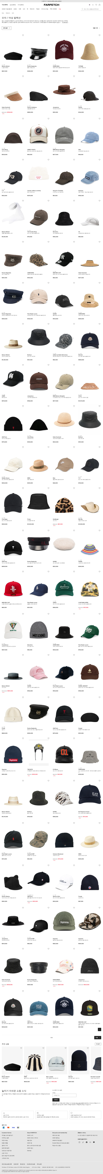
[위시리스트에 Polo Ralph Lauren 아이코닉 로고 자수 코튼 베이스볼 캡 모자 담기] (48, 283)
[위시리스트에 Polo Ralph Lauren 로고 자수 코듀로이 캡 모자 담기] (74, 655)
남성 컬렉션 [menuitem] (13, 4)
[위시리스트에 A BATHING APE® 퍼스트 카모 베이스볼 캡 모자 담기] (99, 571)
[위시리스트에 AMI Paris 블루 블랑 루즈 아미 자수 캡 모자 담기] (48, 865)
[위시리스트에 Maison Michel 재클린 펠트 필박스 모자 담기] (23, 200)
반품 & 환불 (5, 1143)
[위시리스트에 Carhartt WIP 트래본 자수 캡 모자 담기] (48, 823)
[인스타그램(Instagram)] (79, 1142)
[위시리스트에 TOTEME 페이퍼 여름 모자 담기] (99, 35)
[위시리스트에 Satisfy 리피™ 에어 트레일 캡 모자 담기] (99, 76)
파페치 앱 (29, 1143)
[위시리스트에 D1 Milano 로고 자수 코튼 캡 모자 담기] (74, 738)
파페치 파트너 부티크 (32, 1137)
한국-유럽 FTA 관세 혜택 (8, 1155)
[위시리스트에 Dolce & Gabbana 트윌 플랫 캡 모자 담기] (48, 76)
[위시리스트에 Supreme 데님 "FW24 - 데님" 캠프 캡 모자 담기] (99, 159)
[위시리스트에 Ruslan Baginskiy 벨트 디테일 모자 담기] (48, 35)
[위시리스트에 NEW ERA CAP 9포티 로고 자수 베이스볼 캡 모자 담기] (74, 242)
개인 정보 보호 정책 (78, 1103)
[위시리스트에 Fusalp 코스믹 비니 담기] (99, 865)
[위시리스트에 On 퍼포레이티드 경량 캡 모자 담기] (99, 200)
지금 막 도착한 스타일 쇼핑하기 (55, 1)
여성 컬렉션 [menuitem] (5, 4)
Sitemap (29, 1150)
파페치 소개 (30, 1135)
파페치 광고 (30, 1148)
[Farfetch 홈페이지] (51, 5)
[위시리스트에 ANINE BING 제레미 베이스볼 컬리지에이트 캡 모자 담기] (74, 35)
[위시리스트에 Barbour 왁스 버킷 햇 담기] (99, 406)
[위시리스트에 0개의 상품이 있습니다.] (96, 4)
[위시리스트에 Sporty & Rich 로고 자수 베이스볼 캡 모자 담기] (74, 865)
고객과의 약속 (5, 1158)
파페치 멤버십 (55, 1137)
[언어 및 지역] (89, 4)
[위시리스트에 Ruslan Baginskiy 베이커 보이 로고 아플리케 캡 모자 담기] (48, 697)
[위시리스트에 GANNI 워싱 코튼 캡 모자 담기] (74, 780)
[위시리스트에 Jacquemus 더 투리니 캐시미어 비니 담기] (99, 948)
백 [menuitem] (27, 9)
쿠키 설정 (39, 1164)
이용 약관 (16, 1164)
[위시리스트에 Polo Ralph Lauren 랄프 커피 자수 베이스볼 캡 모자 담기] (99, 614)
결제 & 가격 (5, 1145)
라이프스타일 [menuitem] (44, 9)
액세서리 (8, 13)
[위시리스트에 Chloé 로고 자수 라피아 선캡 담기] (99, 365)
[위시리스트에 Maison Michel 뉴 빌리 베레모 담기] (23, 35)
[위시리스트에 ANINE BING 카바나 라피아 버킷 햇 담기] (74, 614)
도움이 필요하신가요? (76, 1115)
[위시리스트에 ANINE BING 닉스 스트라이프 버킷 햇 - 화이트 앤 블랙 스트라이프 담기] (99, 738)
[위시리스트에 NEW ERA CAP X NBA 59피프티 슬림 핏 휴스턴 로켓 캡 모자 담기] (23, 571)
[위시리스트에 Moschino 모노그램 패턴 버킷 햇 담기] (74, 200)
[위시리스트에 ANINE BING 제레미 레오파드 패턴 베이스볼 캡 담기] (48, 242)
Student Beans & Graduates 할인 (60, 1143)
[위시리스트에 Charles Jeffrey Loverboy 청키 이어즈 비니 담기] (48, 159)
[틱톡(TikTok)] (83, 1142)
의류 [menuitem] (20, 9)
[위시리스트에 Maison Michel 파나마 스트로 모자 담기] (23, 324)
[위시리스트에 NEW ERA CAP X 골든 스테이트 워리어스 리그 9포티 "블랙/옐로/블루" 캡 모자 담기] (99, 991)
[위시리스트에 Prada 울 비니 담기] (23, 697)
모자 (58, 22)
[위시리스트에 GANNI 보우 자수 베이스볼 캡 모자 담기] (48, 655)
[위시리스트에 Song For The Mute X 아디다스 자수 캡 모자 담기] (74, 159)
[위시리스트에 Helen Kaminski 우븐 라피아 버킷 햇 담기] (23, 948)
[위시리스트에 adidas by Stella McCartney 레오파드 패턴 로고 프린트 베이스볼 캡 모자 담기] (74, 324)
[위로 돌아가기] (99, 1029)
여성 (3, 13)
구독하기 (56, 1099)
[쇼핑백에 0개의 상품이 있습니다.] (99, 4)
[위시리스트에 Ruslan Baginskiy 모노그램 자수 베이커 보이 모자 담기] (48, 530)
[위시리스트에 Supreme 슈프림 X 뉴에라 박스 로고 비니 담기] (23, 738)
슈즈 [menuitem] (24, 9)
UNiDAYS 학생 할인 (57, 1140)
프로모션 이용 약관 (6, 1150)
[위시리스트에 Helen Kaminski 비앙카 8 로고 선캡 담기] (23, 76)
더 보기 (98, 1044)
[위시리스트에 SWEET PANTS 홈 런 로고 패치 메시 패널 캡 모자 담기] (48, 118)
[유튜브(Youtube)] (90, 1142)
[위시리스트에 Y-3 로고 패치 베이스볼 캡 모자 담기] (23, 159)
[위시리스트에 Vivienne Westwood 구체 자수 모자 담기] (74, 823)
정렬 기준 (95, 28)
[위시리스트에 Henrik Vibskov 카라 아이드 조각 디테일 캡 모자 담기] (23, 865)
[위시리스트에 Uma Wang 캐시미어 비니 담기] (48, 406)
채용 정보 (29, 1140)
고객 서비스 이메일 (36, 1167)
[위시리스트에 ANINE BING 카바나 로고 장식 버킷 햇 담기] (99, 283)
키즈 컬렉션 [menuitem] (21, 4)
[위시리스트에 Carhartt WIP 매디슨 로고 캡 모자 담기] (48, 907)
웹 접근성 (22, 1164)
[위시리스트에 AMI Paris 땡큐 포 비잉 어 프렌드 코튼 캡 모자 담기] (48, 991)
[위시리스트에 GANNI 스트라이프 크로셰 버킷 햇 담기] (99, 530)
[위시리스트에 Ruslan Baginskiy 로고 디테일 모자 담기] (23, 242)
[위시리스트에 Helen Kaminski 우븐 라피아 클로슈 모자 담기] (74, 406)
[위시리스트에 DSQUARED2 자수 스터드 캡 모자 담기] (74, 948)
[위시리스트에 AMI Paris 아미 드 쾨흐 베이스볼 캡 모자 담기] (23, 530)
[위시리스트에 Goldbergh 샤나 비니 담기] (74, 488)
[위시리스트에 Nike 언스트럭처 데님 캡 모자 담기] (99, 118)
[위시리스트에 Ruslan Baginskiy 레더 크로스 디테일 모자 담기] (48, 948)
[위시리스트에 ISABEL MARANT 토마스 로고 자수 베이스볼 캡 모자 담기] (99, 655)
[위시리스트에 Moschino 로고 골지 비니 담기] (48, 614)
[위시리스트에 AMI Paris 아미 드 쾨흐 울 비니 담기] (23, 406)
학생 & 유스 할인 (56, 1145)
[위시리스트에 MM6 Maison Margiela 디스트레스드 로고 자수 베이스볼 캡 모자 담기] (74, 365)
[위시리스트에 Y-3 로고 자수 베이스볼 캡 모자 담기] (99, 447)
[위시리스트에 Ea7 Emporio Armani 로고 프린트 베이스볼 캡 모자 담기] (99, 780)
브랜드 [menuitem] (15, 9)
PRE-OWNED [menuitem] (53, 9)
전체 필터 (5, 28)
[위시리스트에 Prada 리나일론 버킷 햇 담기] (48, 488)
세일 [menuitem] (60, 9)
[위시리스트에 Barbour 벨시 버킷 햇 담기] (48, 780)
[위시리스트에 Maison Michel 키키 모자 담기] (23, 655)
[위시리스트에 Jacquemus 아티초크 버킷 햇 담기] (74, 76)
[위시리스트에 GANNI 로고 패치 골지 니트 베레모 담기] (74, 530)
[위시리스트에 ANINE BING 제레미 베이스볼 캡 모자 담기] (74, 991)
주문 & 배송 (5, 1140)
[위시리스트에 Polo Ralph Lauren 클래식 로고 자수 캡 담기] (23, 823)
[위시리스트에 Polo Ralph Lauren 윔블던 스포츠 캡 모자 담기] (48, 571)
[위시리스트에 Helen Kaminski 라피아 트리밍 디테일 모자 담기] (99, 242)
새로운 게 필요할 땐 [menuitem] (7, 9)
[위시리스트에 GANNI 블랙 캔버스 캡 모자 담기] (74, 283)
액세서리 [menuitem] (32, 9)
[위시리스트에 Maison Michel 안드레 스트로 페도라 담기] (23, 780)
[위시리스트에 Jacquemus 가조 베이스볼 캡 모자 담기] (48, 365)
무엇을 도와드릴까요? (7, 1135)
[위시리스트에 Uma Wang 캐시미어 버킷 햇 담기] (23, 118)
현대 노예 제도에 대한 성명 (34, 1145)
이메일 (53, 1092)
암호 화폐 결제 (5, 1148)
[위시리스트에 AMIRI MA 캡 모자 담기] (23, 365)
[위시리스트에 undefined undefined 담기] (21, 1048)
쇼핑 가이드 (6, 1115)
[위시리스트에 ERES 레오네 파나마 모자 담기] (99, 823)
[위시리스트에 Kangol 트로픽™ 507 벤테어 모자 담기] (99, 697)
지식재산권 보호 (31, 1164)
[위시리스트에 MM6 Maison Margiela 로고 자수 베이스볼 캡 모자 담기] (74, 118)
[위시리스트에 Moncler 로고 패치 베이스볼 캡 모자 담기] (99, 324)
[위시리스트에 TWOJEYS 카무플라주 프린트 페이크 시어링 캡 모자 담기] (48, 738)
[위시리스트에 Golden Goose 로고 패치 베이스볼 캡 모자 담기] (23, 447)
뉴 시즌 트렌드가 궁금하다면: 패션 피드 (88, 1135)
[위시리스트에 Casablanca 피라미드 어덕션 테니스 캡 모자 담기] (23, 614)
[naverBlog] (94, 1142)
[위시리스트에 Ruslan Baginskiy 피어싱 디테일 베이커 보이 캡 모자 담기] (23, 283)
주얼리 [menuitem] (38, 9)
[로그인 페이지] (93, 4)
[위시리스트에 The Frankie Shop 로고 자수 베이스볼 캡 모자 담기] (48, 200)
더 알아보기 (65, 22)
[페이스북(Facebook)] (86, 1142)
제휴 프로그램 (55, 1135)
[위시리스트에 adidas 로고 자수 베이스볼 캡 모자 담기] (74, 571)
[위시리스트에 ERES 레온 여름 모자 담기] (48, 447)
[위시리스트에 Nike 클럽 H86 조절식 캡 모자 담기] (74, 447)
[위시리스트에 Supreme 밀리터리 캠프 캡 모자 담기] (74, 907)
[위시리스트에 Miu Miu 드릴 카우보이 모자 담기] (99, 488)
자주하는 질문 (40, 1115)
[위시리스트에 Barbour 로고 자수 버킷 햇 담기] (48, 324)
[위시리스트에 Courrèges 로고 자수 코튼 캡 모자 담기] (23, 488)
